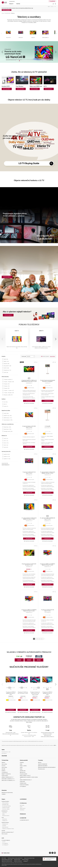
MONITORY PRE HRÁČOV (42, 765)
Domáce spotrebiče (24, 760)
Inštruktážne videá (5, 804)
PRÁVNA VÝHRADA (25, 859)
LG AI (3, 838)
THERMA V (4, 794)
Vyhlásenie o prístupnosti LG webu (8, 828)
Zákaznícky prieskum (5, 815)
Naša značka (22, 805)
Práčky (21, 764)
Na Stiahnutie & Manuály (6, 806)
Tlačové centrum (22, 808)
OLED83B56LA (28, 566)
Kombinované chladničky (24, 784)
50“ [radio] (10, 689)
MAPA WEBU (4, 858)
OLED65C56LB (23, 696)
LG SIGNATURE (23, 817)
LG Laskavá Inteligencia (6, 840)
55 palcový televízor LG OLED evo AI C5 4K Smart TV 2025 (35, 693)
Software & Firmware (5, 807)
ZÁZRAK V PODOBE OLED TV (7, 777)
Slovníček (3, 830)
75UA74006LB (46, 612)
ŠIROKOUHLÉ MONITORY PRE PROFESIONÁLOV (47, 767)
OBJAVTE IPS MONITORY (42, 764)
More (55, 745)
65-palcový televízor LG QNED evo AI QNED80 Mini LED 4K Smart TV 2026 (29, 381)
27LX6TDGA (47, 383)
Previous (50, 6)
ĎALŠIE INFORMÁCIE (6, 88)
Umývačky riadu (22, 770)
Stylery (21, 769)
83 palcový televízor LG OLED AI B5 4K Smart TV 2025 (29, 564)
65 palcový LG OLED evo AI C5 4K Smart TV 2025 (23, 692)
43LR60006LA (28, 428)
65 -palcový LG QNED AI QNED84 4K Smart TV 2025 (47, 518)
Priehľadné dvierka (23, 783)
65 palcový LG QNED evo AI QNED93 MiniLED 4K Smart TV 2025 (29, 610)
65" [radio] (29, 378)
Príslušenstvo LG (5, 824)
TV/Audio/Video (5, 760)
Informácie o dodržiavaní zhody (7, 832)
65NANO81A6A (28, 520)
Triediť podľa (24, 356)
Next (53, 6)
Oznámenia (4, 825)
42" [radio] (36, 689)
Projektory (3, 770)
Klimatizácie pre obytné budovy (7, 792)
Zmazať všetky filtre (5, 463)
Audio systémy (4, 767)
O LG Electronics (23, 803)
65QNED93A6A (28, 612)
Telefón (3, 814)
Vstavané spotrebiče (23, 773)
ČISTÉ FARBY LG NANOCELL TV (7, 778)
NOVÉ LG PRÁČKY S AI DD (25, 775)
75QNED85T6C (10, 696)
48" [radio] (26, 687)
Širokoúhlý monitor (41, 769)
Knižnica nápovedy (5, 802)
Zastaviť (42, 60)
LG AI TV (3, 841)
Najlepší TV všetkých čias (6, 773)
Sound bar (3, 765)
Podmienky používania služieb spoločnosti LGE (15, 858)
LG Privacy (25, 861)
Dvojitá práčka (22, 781)
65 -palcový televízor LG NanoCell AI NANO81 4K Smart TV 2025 (29, 518)
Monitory (39, 762)
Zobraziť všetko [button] (52, 356)
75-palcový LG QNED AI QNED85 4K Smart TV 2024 (11, 693)
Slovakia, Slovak (6, 852)
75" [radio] (9, 687)
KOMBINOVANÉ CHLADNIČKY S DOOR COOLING (29, 777)
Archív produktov (5, 464)
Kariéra (21, 806)
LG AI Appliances (23, 786)
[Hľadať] (55, 4)
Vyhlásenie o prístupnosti (18, 861)
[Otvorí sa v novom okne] (50, 853)
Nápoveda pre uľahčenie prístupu (7, 861)
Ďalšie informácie (6, 10)
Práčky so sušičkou (23, 765)
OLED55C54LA (35, 696)
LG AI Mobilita (4, 844)
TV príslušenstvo (5, 772)
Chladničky (22, 762)
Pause (52, 6)
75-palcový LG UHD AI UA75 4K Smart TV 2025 (29, 472)
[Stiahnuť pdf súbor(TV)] (25, 388)
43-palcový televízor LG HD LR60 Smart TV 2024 (29, 427)
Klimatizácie (4, 790)
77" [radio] (19, 687)
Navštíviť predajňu (19, 660)
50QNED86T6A (47, 696)
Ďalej (45, 638)
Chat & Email (4, 755)
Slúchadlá (3, 769)
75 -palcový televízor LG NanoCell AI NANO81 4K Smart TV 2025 (47, 472)
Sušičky (21, 767)
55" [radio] (14, 687)
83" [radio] (31, 687)
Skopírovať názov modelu (31, 428)
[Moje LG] (53, 4)
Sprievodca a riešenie (5, 809)
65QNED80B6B (28, 383)
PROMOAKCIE (23, 814)
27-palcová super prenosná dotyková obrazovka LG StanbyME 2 (47, 381)
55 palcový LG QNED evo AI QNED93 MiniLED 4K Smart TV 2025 (47, 564)
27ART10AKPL (46, 427)
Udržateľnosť (22, 809)
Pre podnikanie (52, 1)
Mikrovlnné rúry (22, 772)
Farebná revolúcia (5, 775)
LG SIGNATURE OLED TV (24, 820)
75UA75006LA (28, 474)
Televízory (3, 762)
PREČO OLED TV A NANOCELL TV (8, 780)
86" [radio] (7, 687)
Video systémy (4, 764)
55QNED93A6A (47, 566)
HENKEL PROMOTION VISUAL (25, 779)
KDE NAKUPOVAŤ (29, 400)
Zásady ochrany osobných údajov (29, 858)
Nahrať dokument (5, 827)
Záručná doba (4, 819)
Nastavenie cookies (17, 859)
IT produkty (40, 760)
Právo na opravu (4, 833)
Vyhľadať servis (4, 820)
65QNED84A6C (47, 520)
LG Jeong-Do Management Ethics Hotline (50, 859)
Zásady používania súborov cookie (7, 859)
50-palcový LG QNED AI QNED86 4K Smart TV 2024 (47, 693)
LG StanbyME (47, 426)
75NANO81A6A (47, 474)
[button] (29, 403)
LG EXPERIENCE (23, 799)
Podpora (3, 799)
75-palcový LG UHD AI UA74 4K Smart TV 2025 (47, 610)
